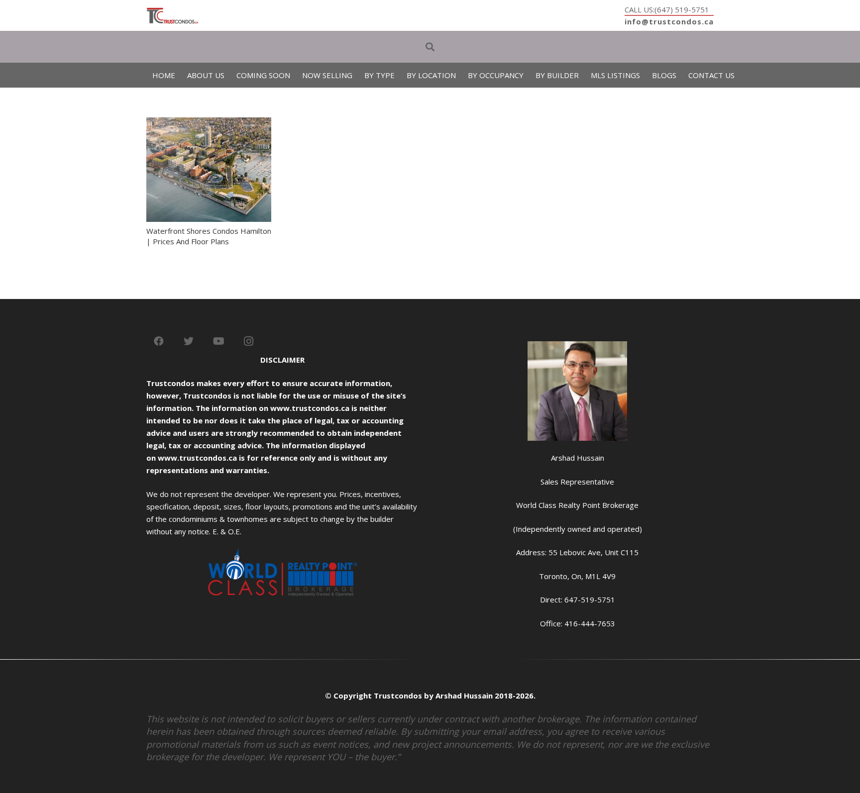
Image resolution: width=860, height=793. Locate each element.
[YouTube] (218, 341)
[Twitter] (188, 341)
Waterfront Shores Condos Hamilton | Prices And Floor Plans (208, 236)
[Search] (430, 46)
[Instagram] (248, 341)
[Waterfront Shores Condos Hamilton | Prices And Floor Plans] (208, 123)
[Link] (172, 15)
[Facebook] (158, 341)
